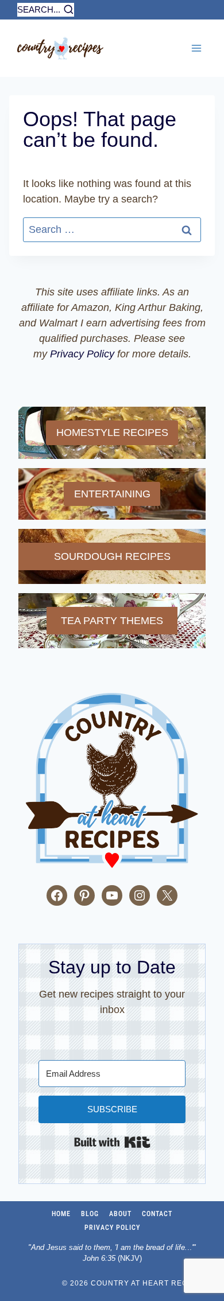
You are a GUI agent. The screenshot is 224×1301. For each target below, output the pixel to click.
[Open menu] (196, 48)
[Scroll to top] (11, 1281)
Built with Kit (112, 1142)
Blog (90, 1214)
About (120, 1214)
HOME (61, 1214)
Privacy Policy (82, 354)
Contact (157, 1214)
